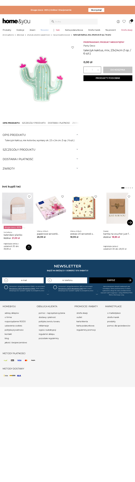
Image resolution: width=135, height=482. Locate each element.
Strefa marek (94, 30)
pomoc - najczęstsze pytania (52, 313)
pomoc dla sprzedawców (118, 326)
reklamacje (44, 326)
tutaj (122, 295)
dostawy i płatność (47, 317)
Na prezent (110, 30)
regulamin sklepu (47, 334)
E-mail (24, 280)
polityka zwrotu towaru (49, 321)
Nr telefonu (67, 280)
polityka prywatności (14, 330)
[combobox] (73, 21)
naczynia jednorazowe (61, 35)
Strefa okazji (126, 30)
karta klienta (82, 321)
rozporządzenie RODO (15, 321)
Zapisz (111, 280)
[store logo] (16, 21)
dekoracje (20, 35)
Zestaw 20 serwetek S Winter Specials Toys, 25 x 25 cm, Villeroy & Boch (83, 234)
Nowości (45, 30)
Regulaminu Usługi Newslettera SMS (70, 288)
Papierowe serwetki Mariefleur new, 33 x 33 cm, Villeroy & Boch (49, 234)
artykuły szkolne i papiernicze (38, 35)
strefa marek (113, 317)
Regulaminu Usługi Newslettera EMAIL (22, 288)
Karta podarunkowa (74, 30)
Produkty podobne (108, 78)
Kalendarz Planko (13, 235)
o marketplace (114, 313)
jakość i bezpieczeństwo (16, 342)
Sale (58, 30)
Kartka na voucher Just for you (117, 234)
